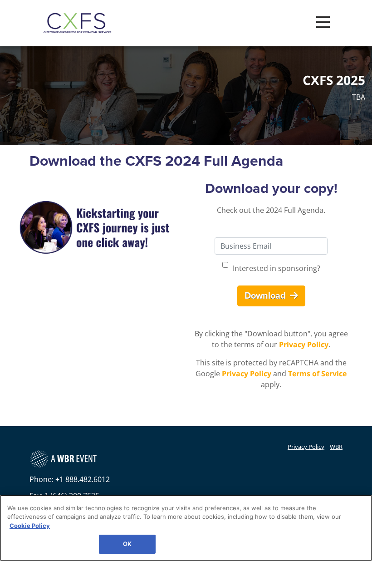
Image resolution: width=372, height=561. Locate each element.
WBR (336, 447)
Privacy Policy (303, 344)
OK (127, 543)
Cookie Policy (30, 525)
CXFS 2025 (334, 80)
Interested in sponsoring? (276, 268)
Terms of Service (317, 374)
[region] (186, 528)
